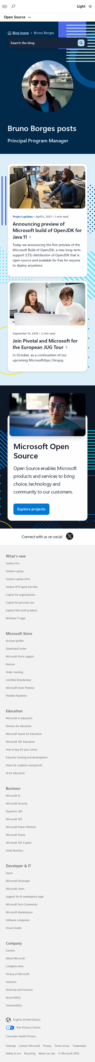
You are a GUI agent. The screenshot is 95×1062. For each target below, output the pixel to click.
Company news (15, 966)
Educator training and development (27, 757)
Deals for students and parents (24, 765)
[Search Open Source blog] (13, 6)
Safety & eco (13, 1053)
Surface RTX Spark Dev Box (22, 587)
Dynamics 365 (14, 811)
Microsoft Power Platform (21, 827)
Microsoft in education (19, 718)
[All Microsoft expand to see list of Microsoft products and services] (4, 5)
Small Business (14, 850)
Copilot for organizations (20, 594)
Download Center (16, 648)
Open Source (15, 17)
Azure (9, 873)
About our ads (46, 1053)
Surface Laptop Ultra (18, 579)
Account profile (15, 640)
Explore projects (31, 509)
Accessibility (13, 997)
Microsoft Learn (15, 888)
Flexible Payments (16, 695)
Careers (10, 950)
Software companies (18, 920)
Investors (11, 982)
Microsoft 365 (14, 819)
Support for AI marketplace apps (25, 896)
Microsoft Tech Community (21, 904)
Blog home (20, 33)
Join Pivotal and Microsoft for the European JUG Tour (45, 344)
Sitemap (11, 1046)
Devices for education (18, 726)
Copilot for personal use (20, 602)
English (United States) (26, 1019)
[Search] (81, 42)
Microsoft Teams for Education (24, 734)
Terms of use (62, 1046)
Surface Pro (12, 563)
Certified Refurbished (18, 680)
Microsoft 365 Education (20, 741)
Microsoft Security (16, 803)
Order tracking (14, 672)
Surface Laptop (14, 571)
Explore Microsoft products (22, 610)
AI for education (15, 773)
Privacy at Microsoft (17, 974)
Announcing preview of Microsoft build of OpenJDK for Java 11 (47, 230)
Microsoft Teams (15, 835)
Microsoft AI (13, 795)
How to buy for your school (21, 749)
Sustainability (14, 1005)
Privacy (47, 1046)
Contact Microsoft (29, 1046)
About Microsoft (15, 958)
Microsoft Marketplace (19, 912)
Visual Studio (13, 928)
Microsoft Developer (18, 881)
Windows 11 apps (16, 618)
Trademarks (79, 1046)
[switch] (90, 6)
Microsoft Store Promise (20, 688)
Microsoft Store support (20, 656)
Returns (10, 664)
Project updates (23, 216)
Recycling (29, 1053)
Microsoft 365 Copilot (18, 842)
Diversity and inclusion (19, 989)
